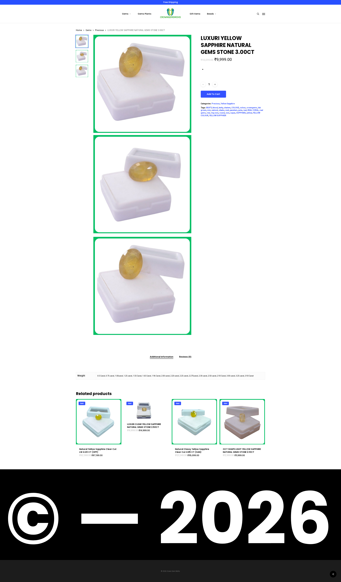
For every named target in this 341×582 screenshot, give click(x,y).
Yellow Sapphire (228, 104)
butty (221, 108)
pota (240, 110)
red (208, 113)
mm (209, 110)
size (227, 113)
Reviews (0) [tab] (185, 356)
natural (215, 110)
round (222, 113)
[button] (263, 14)
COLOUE (235, 108)
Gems (88, 30)
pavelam (233, 110)
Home (79, 30)
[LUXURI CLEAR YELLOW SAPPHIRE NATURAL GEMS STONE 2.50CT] (146, 409)
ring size (214, 113)
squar (232, 113)
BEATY (209, 108)
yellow (249, 113)
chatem (227, 108)
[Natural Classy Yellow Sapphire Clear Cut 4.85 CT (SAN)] (194, 422)
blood (215, 108)
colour (243, 108)
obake (221, 110)
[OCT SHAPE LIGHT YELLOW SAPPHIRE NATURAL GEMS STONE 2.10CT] (242, 422)
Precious (99, 30)
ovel (227, 110)
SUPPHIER (241, 113)
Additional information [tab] (161, 356)
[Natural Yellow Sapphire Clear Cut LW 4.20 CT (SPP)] (98, 422)
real (245, 110)
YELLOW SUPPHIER (217, 115)
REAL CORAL (253, 110)
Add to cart (213, 94)
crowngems (252, 108)
